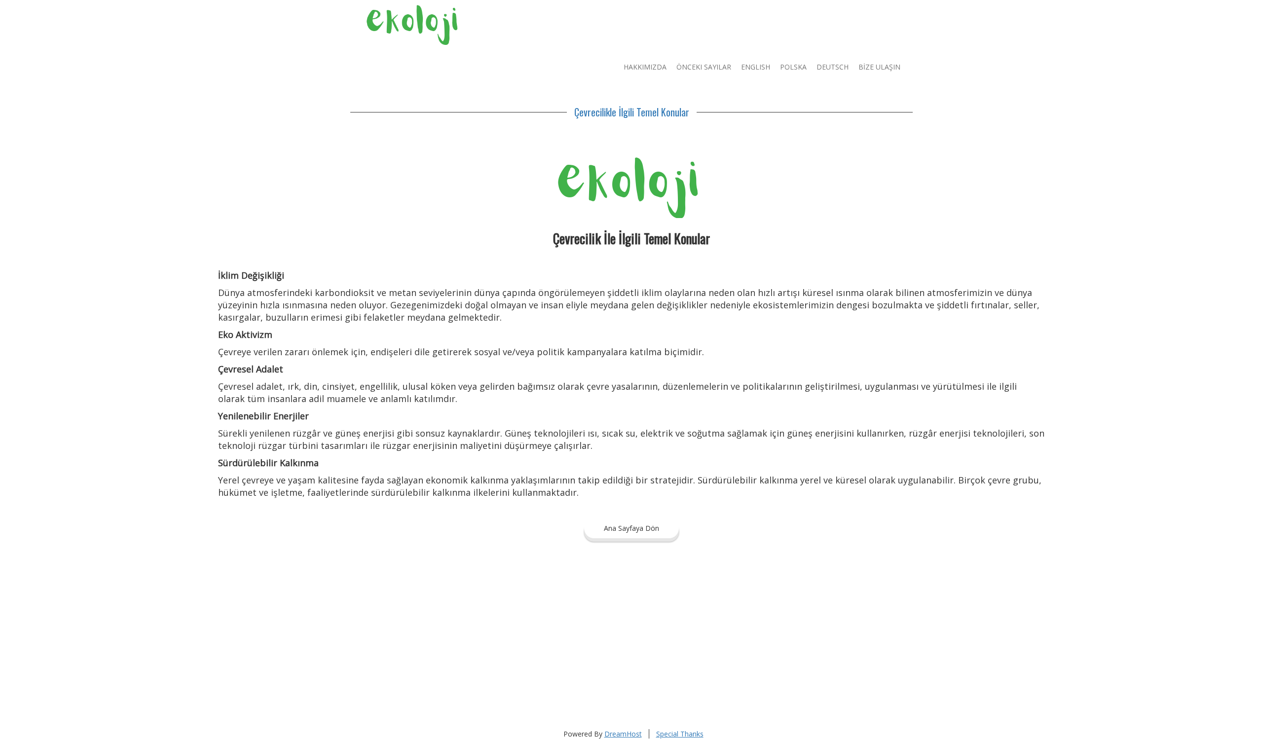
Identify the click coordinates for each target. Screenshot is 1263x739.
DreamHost (623, 734)
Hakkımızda (645, 67)
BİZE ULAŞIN (879, 67)
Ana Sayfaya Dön (631, 528)
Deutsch (833, 67)
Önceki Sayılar (703, 67)
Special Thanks (680, 734)
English (755, 67)
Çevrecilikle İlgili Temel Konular (631, 112)
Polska (793, 67)
